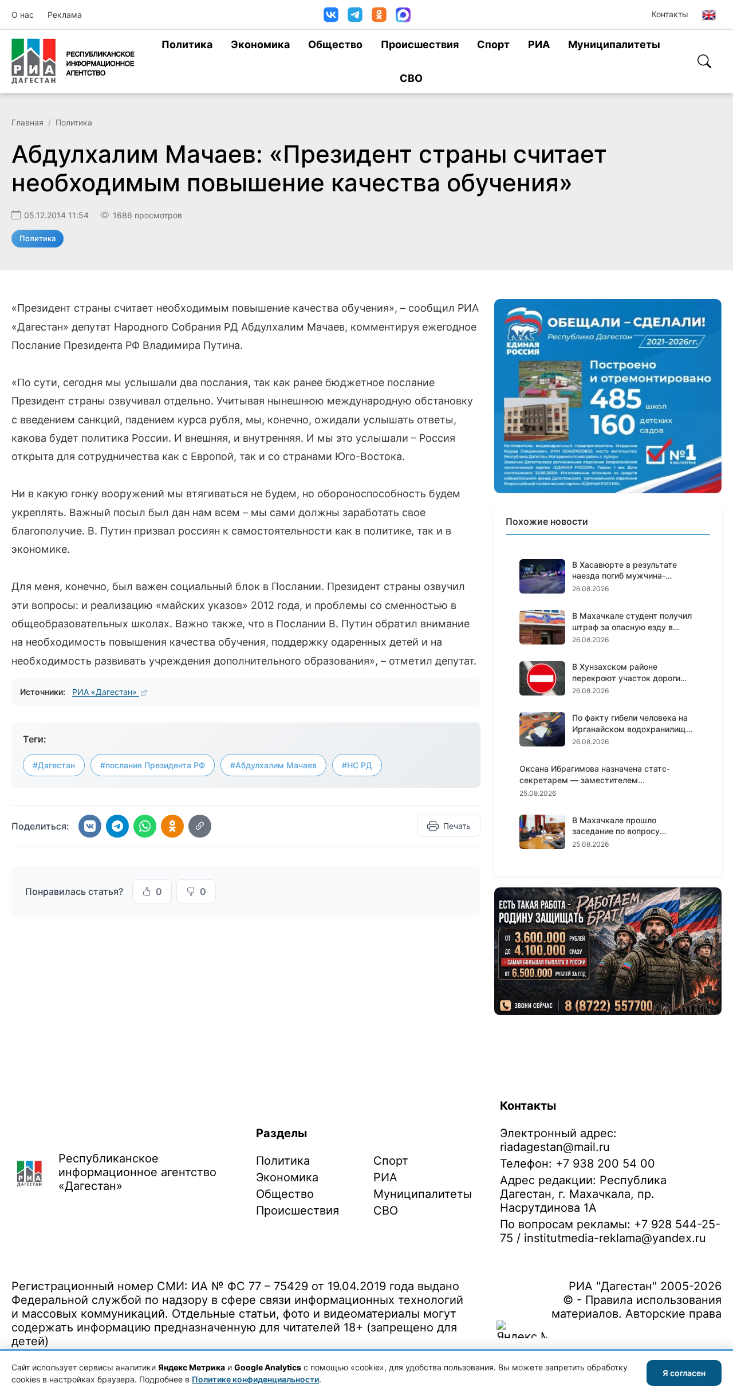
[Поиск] (704, 61)
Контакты (670, 14)
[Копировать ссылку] (199, 826)
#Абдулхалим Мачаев (273, 765)
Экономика (260, 44)
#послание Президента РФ (152, 765)
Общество (335, 44)
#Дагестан (54, 765)
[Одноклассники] (379, 15)
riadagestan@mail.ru (555, 1147)
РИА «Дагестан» (105, 692)
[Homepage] (73, 61)
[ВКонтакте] (331, 15)
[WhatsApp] (144, 826)
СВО (411, 78)
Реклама (65, 14)
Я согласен (684, 1373)
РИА (539, 44)
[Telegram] (355, 15)
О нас (22, 14)
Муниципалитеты (614, 44)
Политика (186, 44)
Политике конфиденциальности (255, 1379)
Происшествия (420, 44)
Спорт (493, 44)
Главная (27, 122)
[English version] (709, 15)
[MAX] (403, 15)
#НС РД (357, 765)
